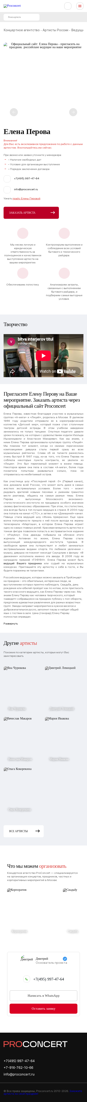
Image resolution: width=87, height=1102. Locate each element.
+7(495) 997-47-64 (48, 979)
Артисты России (55, 30)
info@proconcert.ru (19, 1074)
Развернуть (11, 623)
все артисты (18, 831)
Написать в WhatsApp (44, 995)
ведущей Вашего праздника (23, 563)
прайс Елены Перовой (26, 198)
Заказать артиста (22, 212)
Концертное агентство (22, 30)
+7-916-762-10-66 (18, 1067)
